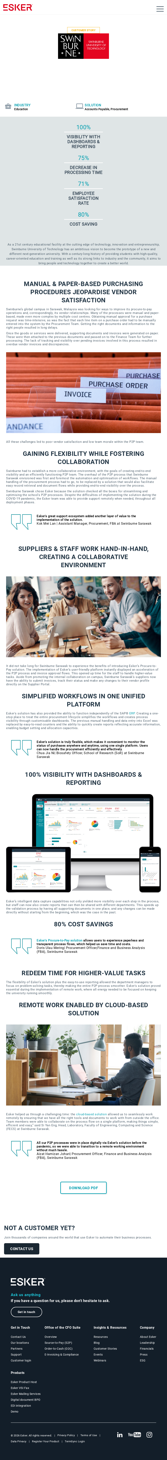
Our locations (20, 1342)
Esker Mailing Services (26, 1393)
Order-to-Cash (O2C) (59, 1348)
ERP (132, 713)
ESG (143, 1360)
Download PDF (83, 1188)
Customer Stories (105, 1348)
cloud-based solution (91, 1114)
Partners (17, 1348)
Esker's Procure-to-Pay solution (59, 940)
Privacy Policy (66, 1435)
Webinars (100, 1360)
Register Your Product (45, 1441)
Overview (51, 1336)
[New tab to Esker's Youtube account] (134, 1435)
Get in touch (26, 1312)
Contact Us (21, 1249)
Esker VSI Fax (20, 1388)
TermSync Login (75, 1441)
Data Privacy (18, 1441)
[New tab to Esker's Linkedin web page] (120, 1435)
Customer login (21, 1360)
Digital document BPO (26, 1399)
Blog (97, 1342)
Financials (147, 1348)
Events (98, 1354)
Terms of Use (88, 1435)
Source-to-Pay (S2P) (58, 1342)
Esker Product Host (24, 1382)
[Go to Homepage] (28, 1282)
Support (16, 1354)
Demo (15, 1411)
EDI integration (21, 1405)
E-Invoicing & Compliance (62, 1354)
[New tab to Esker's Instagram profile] (149, 1435)
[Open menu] (160, 9)
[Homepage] (18, 9)
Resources (101, 1336)
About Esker (148, 1336)
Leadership (147, 1342)
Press (144, 1354)
